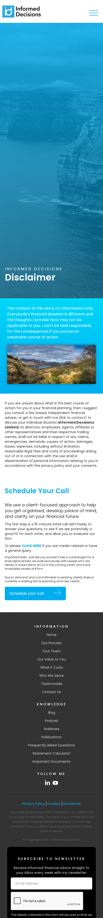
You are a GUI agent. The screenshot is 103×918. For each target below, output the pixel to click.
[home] (21, 12)
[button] (93, 13)
